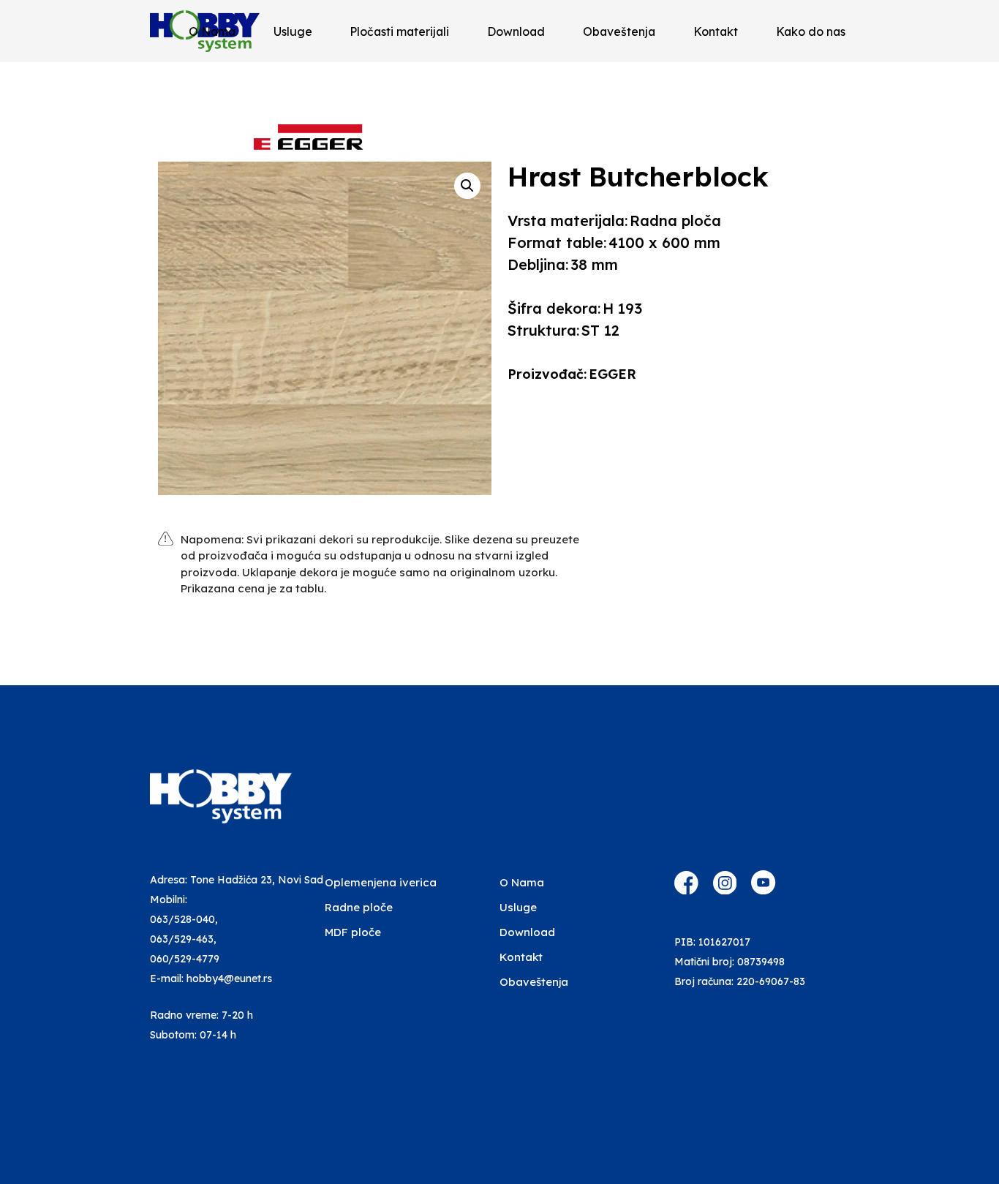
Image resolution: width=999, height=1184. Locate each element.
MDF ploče (353, 932)
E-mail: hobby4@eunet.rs (211, 978)
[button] (467, 186)
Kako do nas (810, 31)
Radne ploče (359, 907)
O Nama (212, 31)
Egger (612, 374)
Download (516, 31)
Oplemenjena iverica (381, 882)
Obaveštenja (619, 31)
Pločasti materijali (399, 31)
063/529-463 (182, 939)
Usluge (293, 31)
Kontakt (715, 31)
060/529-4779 (184, 958)
